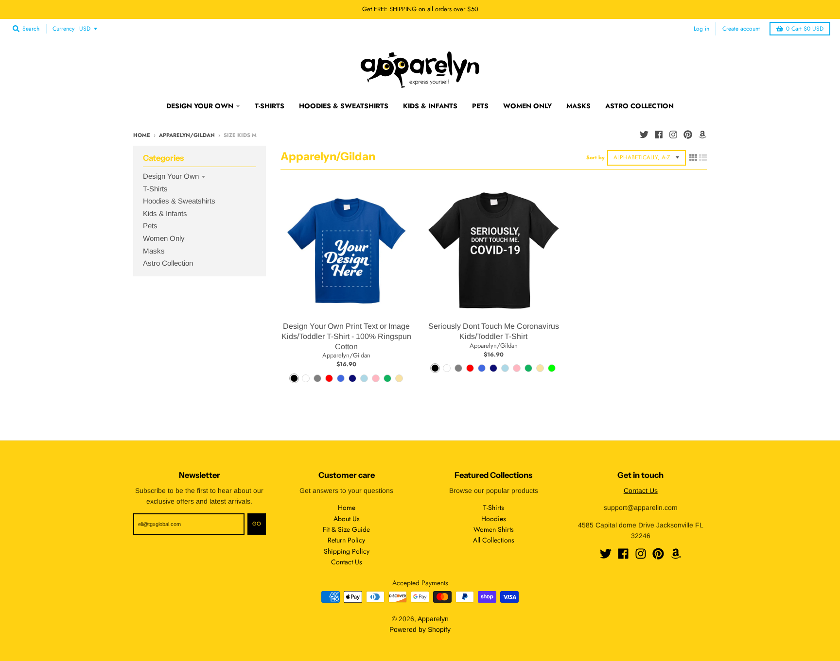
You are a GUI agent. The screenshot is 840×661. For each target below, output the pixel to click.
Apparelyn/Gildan (187, 135)
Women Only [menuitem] (527, 106)
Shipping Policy (346, 551)
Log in (701, 28)
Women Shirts (493, 529)
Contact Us (346, 562)
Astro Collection (168, 263)
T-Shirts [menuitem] (269, 106)
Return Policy (346, 540)
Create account (741, 28)
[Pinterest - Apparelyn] (687, 134)
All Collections (493, 540)
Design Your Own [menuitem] (199, 106)
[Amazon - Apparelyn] (702, 134)
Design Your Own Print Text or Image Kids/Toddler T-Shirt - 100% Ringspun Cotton (346, 336)
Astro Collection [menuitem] (639, 106)
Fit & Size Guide (346, 529)
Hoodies (493, 519)
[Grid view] (693, 157)
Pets (150, 225)
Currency (63, 28)
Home (141, 135)
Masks (154, 251)
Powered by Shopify (420, 629)
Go (256, 523)
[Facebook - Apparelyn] (658, 134)
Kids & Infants (165, 213)
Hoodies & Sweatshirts (179, 201)
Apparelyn (433, 619)
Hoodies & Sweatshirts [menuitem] (343, 106)
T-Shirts (155, 189)
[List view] (703, 157)
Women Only (164, 238)
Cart (804, 28)
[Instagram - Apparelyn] (673, 134)
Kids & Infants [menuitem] (430, 106)
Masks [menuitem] (578, 106)
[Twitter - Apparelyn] (644, 134)
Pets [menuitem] (480, 106)
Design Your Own (171, 176)
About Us (346, 519)
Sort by (595, 157)
